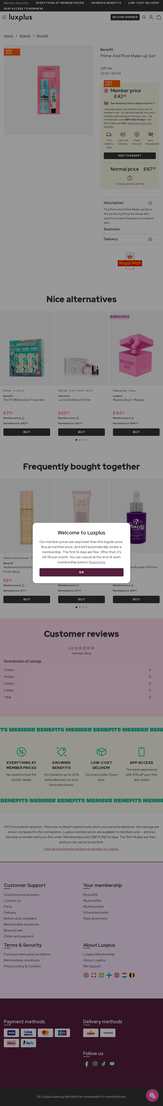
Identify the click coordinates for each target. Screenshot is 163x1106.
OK (81, 572)
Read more (97, 562)
